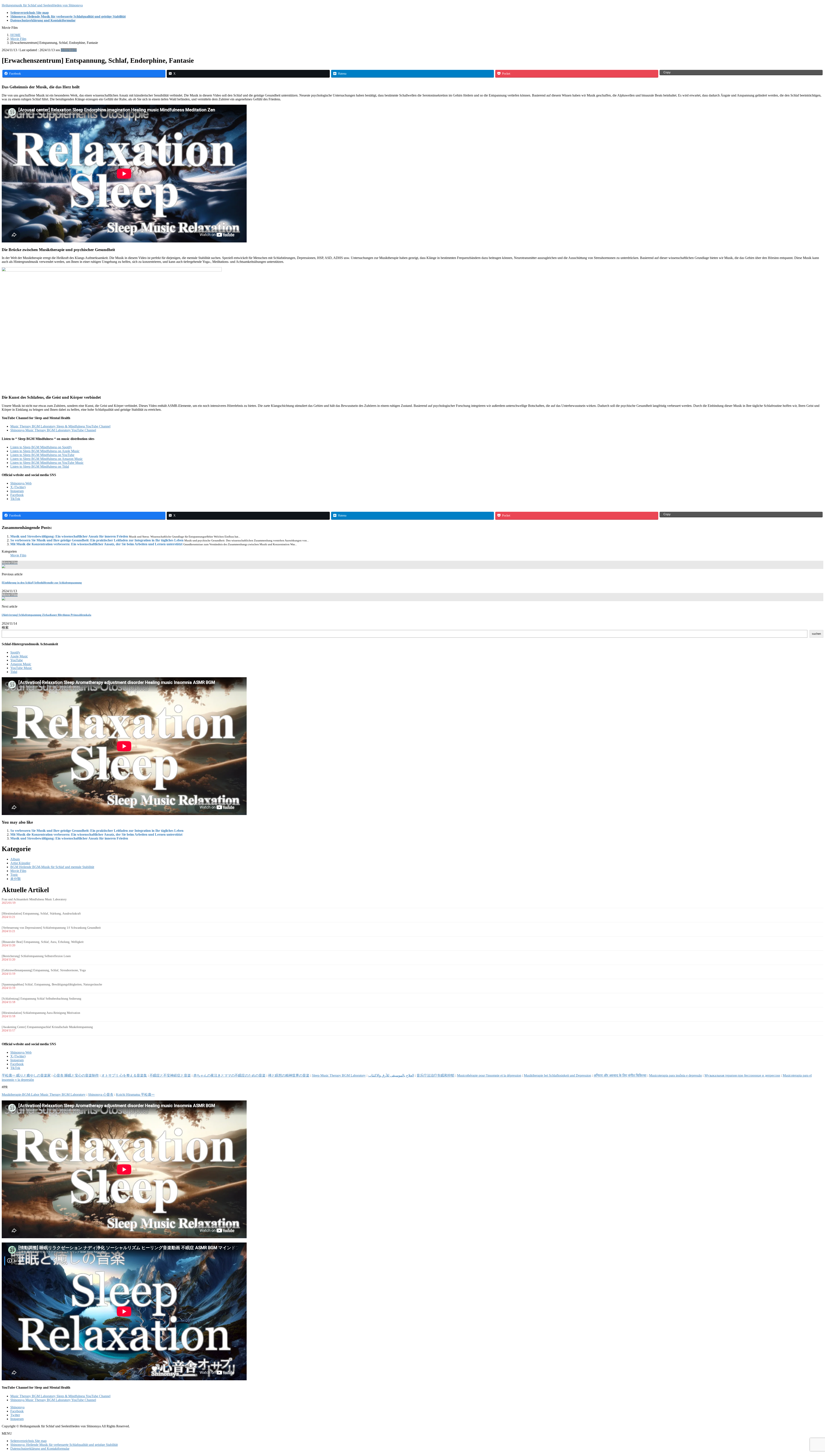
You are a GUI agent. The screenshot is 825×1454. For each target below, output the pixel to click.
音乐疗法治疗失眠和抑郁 (435, 1075)
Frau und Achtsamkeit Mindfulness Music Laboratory (34, 899)
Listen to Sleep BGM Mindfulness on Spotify (41, 447)
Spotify (15, 652)
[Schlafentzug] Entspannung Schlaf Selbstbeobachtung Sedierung (41, 998)
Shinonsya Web (21, 483)
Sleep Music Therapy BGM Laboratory (339, 1075)
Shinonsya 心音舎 (100, 1094)
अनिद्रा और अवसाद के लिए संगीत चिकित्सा (620, 1075)
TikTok (15, 499)
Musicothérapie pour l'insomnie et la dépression (489, 1075)
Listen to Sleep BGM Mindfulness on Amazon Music (46, 459)
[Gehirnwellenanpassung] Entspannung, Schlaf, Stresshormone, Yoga (44, 970)
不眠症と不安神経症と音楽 (170, 1075)
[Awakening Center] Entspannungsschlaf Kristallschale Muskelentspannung (47, 1027)
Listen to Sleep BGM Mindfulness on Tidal (39, 466)
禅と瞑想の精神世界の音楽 (288, 1075)
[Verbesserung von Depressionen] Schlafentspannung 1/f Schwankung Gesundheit (51, 927)
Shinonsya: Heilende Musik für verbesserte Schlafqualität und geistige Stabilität (64, 1444)
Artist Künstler (20, 863)
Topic (14, 874)
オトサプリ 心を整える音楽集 (124, 1075)
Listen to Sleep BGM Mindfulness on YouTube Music (47, 462)
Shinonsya (17, 1407)
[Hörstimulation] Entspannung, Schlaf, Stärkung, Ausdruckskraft (41, 913)
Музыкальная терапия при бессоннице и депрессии (742, 1075)
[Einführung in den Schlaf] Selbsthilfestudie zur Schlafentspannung (42, 582)
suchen (816, 633)
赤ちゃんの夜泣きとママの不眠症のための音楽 (229, 1075)
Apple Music (19, 656)
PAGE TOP (804, 1406)
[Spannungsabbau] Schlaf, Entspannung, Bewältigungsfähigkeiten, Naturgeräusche (52, 984)
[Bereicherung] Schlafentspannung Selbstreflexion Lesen (36, 956)
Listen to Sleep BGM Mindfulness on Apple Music (44, 451)
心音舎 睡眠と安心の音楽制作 (76, 1075)
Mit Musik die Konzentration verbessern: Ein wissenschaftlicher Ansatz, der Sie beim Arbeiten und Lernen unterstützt (96, 544)
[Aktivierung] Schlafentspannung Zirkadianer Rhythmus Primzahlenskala (46, 614)
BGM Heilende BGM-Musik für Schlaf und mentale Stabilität (52, 867)
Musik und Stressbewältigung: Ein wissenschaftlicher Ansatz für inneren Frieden (69, 536)
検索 (5, 627)
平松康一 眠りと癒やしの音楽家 (26, 1075)
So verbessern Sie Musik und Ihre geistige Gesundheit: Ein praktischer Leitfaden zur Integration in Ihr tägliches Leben (96, 540)
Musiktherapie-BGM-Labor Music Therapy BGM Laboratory (44, 1094)
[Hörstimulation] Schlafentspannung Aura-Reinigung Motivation (41, 1012)
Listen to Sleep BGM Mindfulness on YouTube (42, 455)
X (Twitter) (18, 487)
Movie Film (69, 50)
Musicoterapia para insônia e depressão (675, 1075)
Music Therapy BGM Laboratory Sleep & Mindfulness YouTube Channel (60, 426)
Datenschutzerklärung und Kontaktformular (39, 1448)
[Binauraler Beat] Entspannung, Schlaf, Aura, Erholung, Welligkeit (43, 942)
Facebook (17, 495)
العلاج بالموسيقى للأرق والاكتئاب (391, 1075)
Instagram (17, 491)
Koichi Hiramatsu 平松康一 (135, 1094)
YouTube (16, 660)
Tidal (13, 672)
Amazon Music (20, 664)
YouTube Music (21, 668)
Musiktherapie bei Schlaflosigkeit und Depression (557, 1075)
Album (15, 859)
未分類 (15, 879)
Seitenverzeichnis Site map (28, 1441)
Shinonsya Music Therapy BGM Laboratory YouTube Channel (53, 430)
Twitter (15, 1415)
